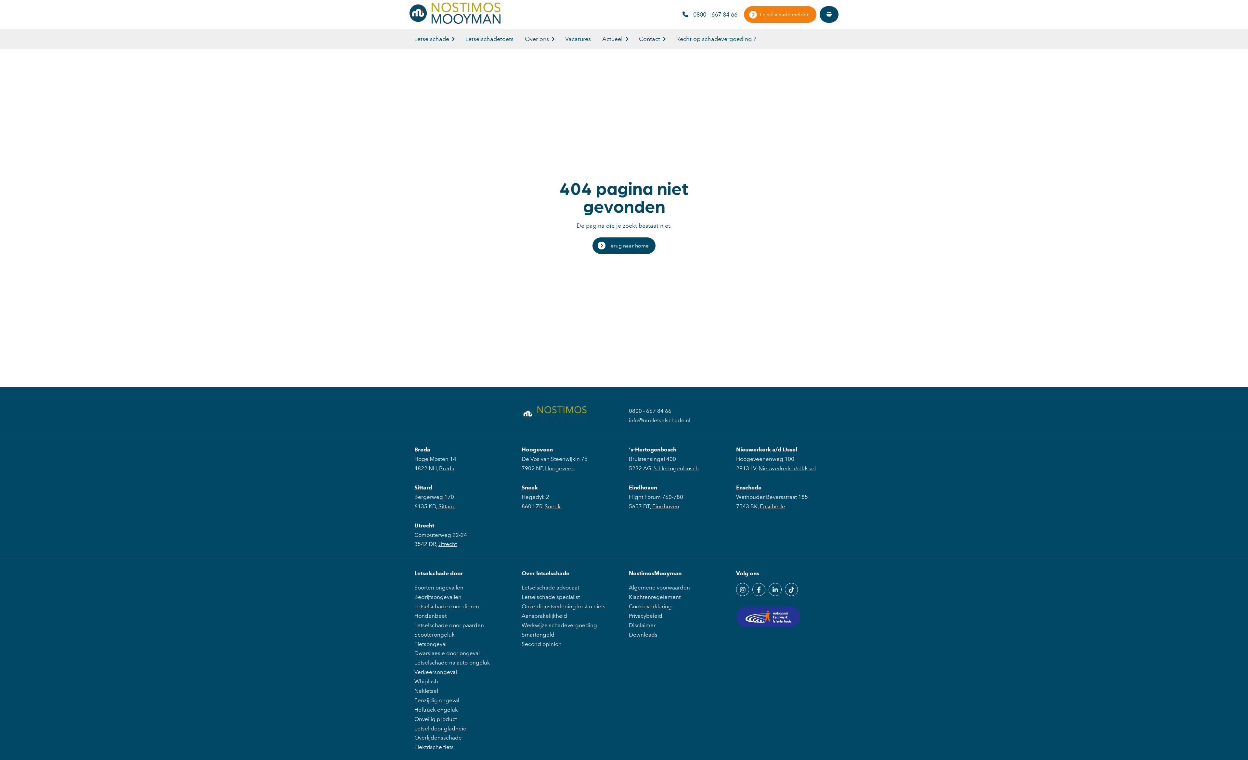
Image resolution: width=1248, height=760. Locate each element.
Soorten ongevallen (438, 587)
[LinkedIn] (775, 589)
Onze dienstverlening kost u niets (563, 606)
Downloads (643, 634)
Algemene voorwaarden (659, 587)
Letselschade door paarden (449, 625)
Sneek (530, 487)
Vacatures (578, 39)
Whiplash (426, 681)
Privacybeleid (645, 616)
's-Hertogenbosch (652, 449)
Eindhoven (643, 487)
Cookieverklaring (650, 606)
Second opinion (542, 644)
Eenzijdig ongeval (436, 700)
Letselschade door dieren (446, 606)
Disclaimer (642, 625)
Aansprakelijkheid (544, 616)
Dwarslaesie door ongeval (447, 653)
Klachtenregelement (655, 597)
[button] (453, 39)
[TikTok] (791, 589)
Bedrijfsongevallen (438, 597)
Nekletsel (426, 691)
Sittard (423, 487)
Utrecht (424, 525)
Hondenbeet (430, 616)
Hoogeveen (537, 449)
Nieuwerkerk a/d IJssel (766, 449)
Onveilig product (435, 719)
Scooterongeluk (434, 634)
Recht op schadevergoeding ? (716, 39)
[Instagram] (742, 589)
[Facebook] (758, 589)
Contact (649, 39)
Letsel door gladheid (440, 728)
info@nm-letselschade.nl (659, 420)
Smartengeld (538, 634)
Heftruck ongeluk (436, 709)
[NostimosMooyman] (455, 21)
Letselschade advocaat (550, 587)
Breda (422, 449)
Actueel (612, 39)
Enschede (748, 487)
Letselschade (431, 39)
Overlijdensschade (438, 737)
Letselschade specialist (551, 597)
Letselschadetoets (489, 39)
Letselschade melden (785, 14)
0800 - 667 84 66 (715, 14)
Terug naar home (628, 246)
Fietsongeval (430, 644)
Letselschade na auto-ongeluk (452, 662)
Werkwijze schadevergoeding (559, 625)
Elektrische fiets (434, 747)
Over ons (537, 39)
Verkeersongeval (435, 672)
